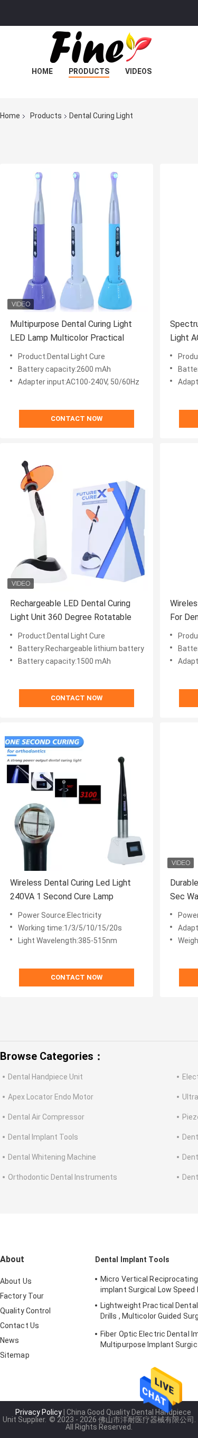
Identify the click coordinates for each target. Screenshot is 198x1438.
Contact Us (19, 1325)
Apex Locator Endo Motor (50, 1097)
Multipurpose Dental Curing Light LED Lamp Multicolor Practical (71, 331)
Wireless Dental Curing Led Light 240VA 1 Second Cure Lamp (70, 889)
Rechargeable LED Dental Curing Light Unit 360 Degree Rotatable (70, 610)
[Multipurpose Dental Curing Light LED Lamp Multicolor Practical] (76, 240)
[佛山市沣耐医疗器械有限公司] (99, 47)
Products (89, 71)
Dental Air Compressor (46, 1117)
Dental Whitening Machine (52, 1157)
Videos (138, 71)
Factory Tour (22, 1296)
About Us (16, 1281)
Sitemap (15, 1355)
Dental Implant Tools (43, 1137)
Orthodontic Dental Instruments (62, 1177)
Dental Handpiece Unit (45, 1077)
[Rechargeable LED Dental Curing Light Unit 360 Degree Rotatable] (76, 519)
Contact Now (76, 418)
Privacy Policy (38, 1412)
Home (42, 71)
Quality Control (25, 1311)
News (9, 1340)
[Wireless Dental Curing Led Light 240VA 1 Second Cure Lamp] (76, 799)
